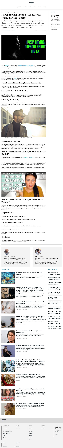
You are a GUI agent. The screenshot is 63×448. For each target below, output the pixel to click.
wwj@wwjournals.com (58, 430)
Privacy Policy (57, 431)
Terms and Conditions (58, 433)
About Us (56, 434)
